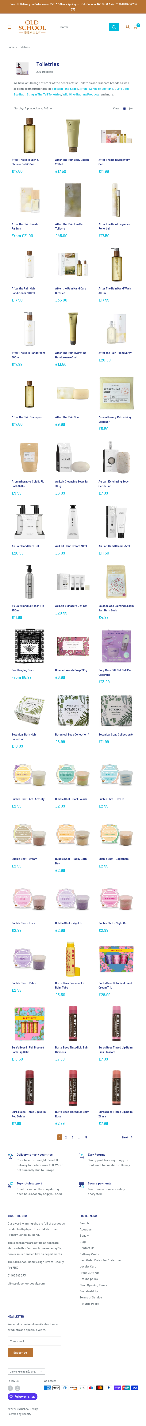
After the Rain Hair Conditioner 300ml (23, 290)
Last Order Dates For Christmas (100, 1260)
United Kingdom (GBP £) (23, 1371)
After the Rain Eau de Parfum (25, 226)
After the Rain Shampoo (26, 417)
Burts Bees (122, 88)
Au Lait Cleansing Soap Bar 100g (72, 483)
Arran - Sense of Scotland (96, 88)
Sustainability (89, 1291)
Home (11, 47)
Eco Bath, (19, 94)
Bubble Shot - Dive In (111, 799)
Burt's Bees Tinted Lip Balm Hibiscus (72, 1049)
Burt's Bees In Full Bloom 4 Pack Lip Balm (28, 1049)
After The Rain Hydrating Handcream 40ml (70, 355)
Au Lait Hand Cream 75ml (114, 546)
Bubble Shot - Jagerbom (113, 858)
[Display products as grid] (124, 108)
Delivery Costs (89, 1254)
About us (86, 1229)
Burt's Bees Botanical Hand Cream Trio (115, 985)
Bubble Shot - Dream (24, 858)
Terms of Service (91, 1297)
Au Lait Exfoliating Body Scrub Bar (113, 483)
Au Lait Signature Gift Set (71, 605)
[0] (135, 27)
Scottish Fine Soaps (65, 88)
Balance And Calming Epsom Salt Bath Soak (116, 608)
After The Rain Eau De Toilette (69, 226)
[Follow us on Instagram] (17, 1388)
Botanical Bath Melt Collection (24, 736)
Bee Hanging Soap (23, 670)
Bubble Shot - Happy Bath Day (71, 861)
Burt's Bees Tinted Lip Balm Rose (72, 1114)
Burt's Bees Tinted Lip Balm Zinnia (115, 1114)
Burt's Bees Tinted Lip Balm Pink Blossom (115, 1049)
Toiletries (24, 47)
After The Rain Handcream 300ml (28, 355)
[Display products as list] (131, 108)
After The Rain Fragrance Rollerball (114, 226)
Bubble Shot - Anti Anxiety (28, 799)
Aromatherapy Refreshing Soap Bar (114, 419)
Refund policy (89, 1278)
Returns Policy (89, 1303)
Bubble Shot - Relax (24, 983)
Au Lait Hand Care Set (25, 546)
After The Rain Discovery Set (114, 162)
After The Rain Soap (67, 417)
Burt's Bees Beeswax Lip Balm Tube (70, 985)
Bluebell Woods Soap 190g (71, 670)
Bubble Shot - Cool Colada (71, 799)
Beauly (84, 1235)
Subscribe (20, 1352)
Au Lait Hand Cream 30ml (71, 546)
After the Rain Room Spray (115, 352)
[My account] (127, 27)
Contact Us (87, 1248)
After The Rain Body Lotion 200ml (72, 162)
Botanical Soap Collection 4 (72, 734)
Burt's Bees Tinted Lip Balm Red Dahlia (29, 1114)
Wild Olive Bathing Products (81, 94)
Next (125, 1137)
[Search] (114, 27)
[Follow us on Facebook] (10, 1388)
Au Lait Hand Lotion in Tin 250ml (28, 608)
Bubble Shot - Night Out (113, 923)
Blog (83, 1241)
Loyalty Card (88, 1266)
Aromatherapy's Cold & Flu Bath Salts (28, 483)
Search (84, 1223)
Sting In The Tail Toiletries (44, 94)
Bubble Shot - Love (23, 923)
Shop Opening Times (93, 1285)
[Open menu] (9, 27)
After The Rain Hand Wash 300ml (114, 290)
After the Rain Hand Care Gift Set (70, 290)
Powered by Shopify (19, 1413)
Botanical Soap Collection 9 (115, 734)
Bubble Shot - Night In (68, 923)
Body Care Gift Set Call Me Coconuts (114, 672)
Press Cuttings (89, 1272)
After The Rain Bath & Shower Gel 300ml (25, 162)
